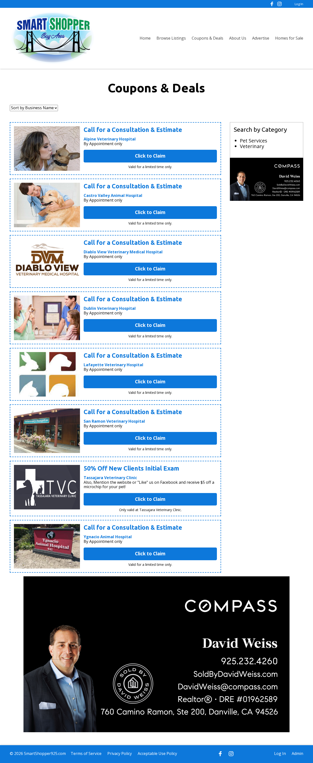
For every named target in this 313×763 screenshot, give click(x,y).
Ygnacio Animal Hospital (108, 536)
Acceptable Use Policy (157, 753)
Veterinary (252, 146)
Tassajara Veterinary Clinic (110, 477)
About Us (237, 38)
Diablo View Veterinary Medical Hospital (123, 252)
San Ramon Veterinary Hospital (114, 421)
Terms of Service (86, 753)
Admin (297, 753)
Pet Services (253, 140)
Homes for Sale (289, 38)
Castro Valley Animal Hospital (113, 195)
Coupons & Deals (207, 38)
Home (145, 38)
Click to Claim (150, 156)
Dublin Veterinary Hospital (110, 308)
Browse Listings (171, 38)
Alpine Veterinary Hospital (110, 139)
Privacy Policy (119, 753)
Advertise (260, 38)
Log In (299, 4)
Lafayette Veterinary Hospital (113, 364)
